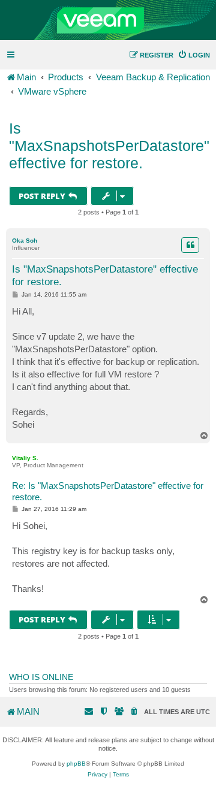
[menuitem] (194, 55)
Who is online (41, 677)
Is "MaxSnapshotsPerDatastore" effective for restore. (109, 145)
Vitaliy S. (25, 458)
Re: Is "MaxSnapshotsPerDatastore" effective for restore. (107, 491)
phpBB (76, 763)
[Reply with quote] (190, 245)
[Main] (108, 20)
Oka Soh (24, 240)
